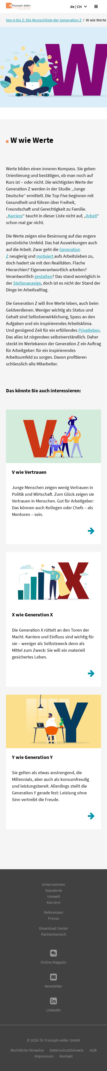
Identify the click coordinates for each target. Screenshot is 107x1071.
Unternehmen (53, 884)
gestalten (43, 276)
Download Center (53, 928)
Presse (53, 918)
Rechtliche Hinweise (27, 1050)
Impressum (44, 1056)
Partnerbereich (53, 934)
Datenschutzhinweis (67, 1050)
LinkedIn (53, 1009)
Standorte (53, 890)
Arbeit (91, 216)
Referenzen (53, 912)
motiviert (45, 256)
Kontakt (66, 1056)
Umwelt (53, 896)
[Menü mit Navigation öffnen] (96, 6)
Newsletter (53, 986)
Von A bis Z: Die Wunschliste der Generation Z (44, 19)
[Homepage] (18, 6)
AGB (93, 1050)
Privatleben (89, 330)
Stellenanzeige (27, 283)
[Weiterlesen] (91, 532)
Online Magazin (53, 962)
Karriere (15, 216)
